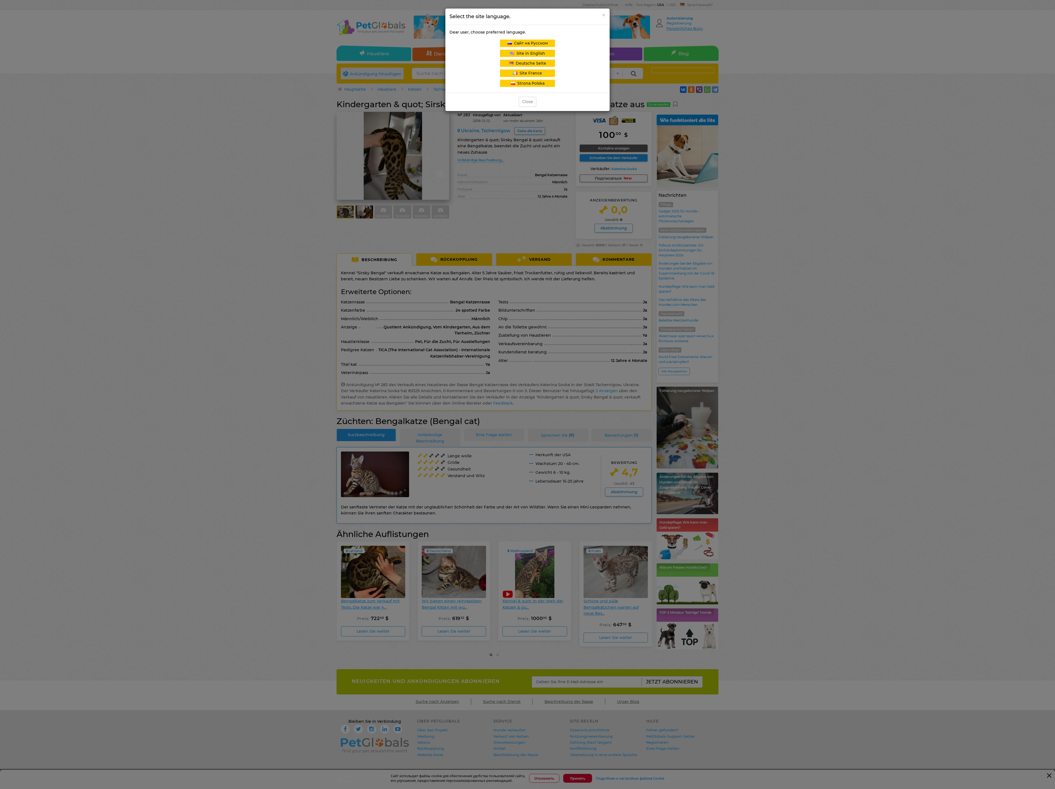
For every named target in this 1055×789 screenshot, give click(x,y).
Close (527, 101)
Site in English (529, 53)
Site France (529, 73)
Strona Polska (530, 83)
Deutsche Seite (529, 63)
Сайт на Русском (530, 43)
